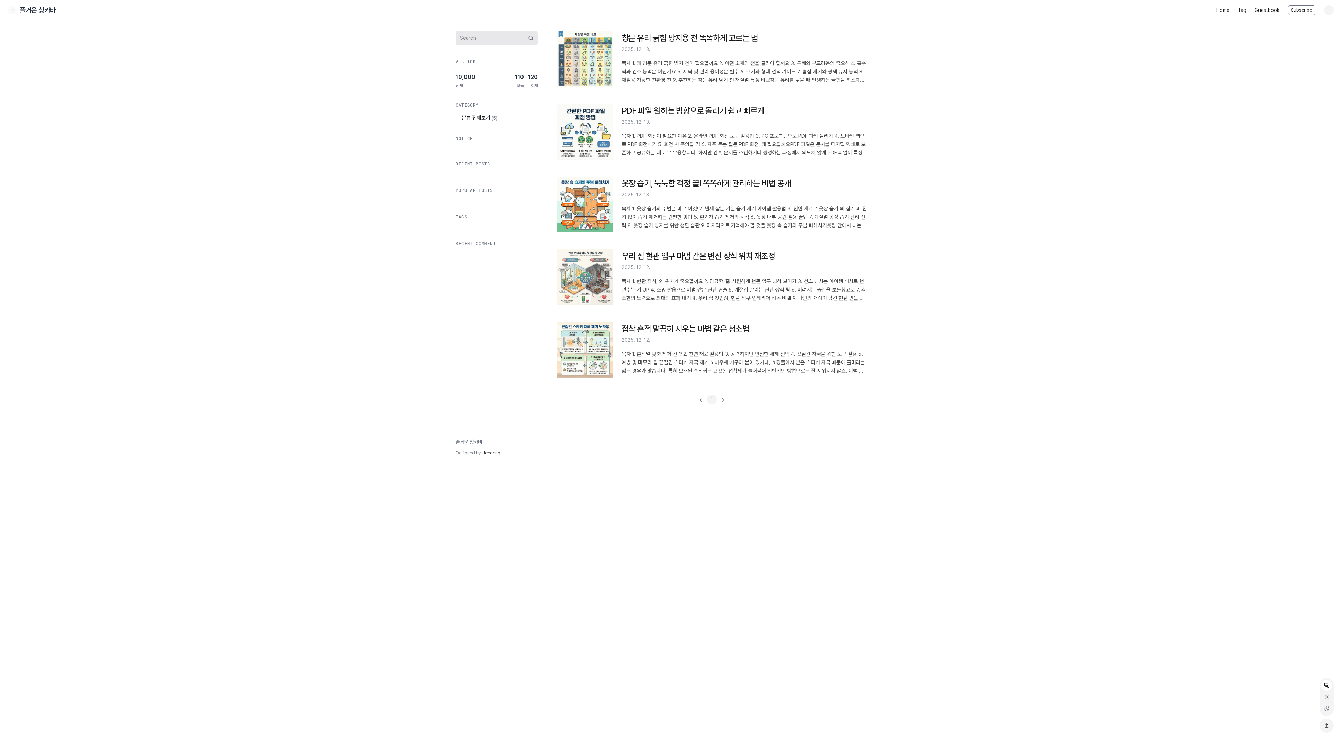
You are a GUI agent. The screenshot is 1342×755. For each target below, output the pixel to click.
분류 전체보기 (479, 118)
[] (712, 399)
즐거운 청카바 (469, 442)
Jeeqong (491, 453)
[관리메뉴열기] (1329, 10)
